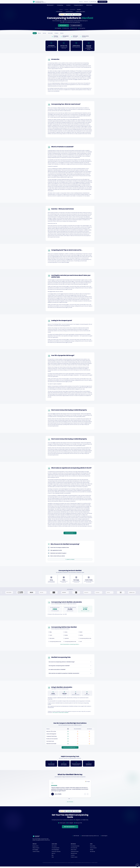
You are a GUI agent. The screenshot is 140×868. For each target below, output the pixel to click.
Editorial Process (74, 853)
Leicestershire (72, 9)
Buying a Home (35, 845)
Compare (56, 33)
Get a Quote (54, 845)
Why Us (39, 33)
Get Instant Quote (102, 1)
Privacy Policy (92, 845)
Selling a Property (36, 847)
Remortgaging (35, 849)
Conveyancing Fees (55, 847)
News (53, 857)
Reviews (61, 33)
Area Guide (50, 33)
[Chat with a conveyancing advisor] (137, 865)
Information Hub (74, 847)
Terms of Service (93, 847)
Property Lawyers (74, 857)
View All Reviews (70, 801)
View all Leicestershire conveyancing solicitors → (70, 644)
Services (44, 33)
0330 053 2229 (93, 1)
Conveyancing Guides (75, 845)
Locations (66, 9)
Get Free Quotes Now (69, 826)
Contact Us (86, 1)
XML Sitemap (92, 851)
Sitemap (91, 849)
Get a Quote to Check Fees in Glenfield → (61, 712)
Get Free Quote (63, 25)
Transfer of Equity (36, 851)
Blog (52, 855)
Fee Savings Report (55, 849)
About (34, 33)
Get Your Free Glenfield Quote (69, 747)
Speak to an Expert (76, 25)
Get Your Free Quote (69, 533)
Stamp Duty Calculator (56, 851)
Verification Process (74, 851)
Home (61, 9)
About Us (81, 1)
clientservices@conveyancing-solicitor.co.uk (90, 835)
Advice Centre (73, 849)
